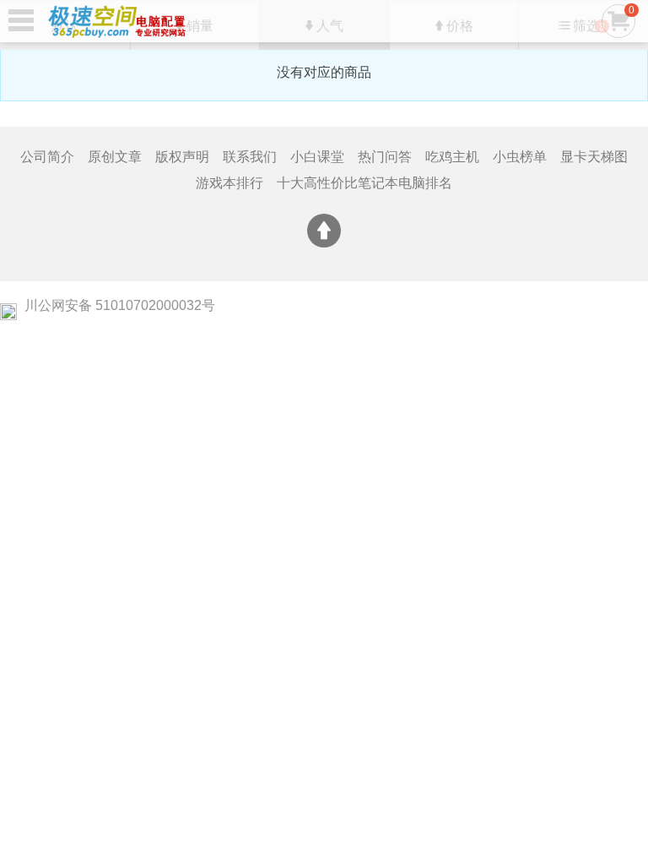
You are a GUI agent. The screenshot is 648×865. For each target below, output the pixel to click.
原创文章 (115, 157)
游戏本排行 (229, 183)
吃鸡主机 (452, 157)
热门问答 (385, 157)
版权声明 (182, 157)
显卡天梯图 (594, 157)
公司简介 (47, 157)
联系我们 (250, 157)
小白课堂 (317, 157)
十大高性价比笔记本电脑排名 (364, 183)
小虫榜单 (520, 157)
